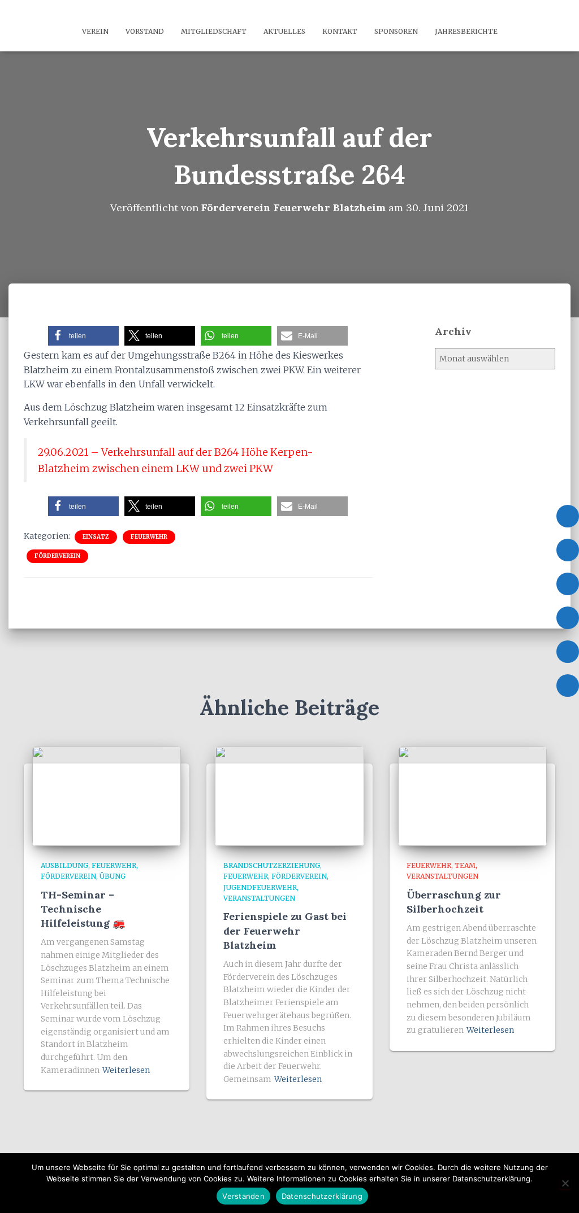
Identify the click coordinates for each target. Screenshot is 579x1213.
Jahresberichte (466, 31)
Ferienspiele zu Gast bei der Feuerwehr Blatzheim (285, 930)
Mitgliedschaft (214, 31)
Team (465, 865)
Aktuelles (284, 31)
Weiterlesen (126, 1070)
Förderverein (57, 556)
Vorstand (145, 31)
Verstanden (243, 1196)
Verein (95, 31)
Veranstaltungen (259, 898)
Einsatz (96, 536)
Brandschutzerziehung (271, 865)
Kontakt (339, 31)
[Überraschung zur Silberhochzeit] (472, 796)
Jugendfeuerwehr (260, 887)
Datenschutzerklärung (322, 1196)
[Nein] (565, 1183)
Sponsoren (396, 31)
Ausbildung (64, 865)
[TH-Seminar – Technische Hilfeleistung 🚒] (106, 796)
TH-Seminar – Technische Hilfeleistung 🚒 (83, 909)
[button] (83, 336)
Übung (113, 876)
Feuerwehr (149, 536)
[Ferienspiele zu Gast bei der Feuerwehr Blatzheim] (289, 796)
